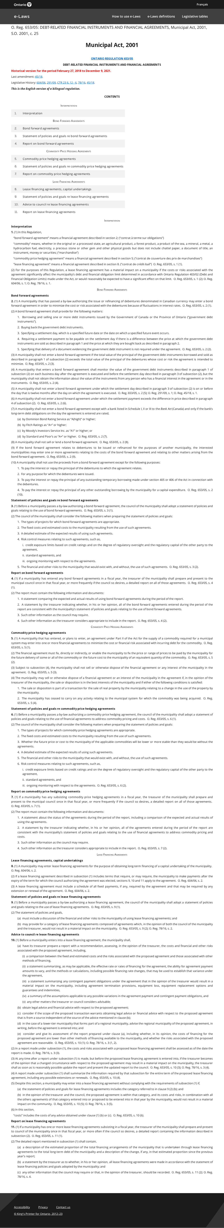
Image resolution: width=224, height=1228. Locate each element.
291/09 (51, 82)
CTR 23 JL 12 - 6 (67, 82)
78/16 (81, 82)
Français (202, 4)
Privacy (43, 1207)
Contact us (63, 1207)
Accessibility (22, 1207)
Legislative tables (195, 16)
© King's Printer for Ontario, (38, 1214)
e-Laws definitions (161, 16)
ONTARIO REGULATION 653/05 (112, 58)
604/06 (41, 82)
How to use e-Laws (126, 16)
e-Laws (21, 16)
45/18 (38, 77)
